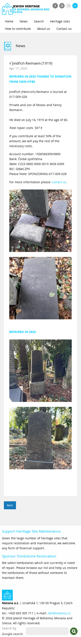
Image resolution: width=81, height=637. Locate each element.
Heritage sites (60, 21)
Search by (9, 628)
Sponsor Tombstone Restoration (29, 556)
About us (43, 29)
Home (9, 21)
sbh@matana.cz (59, 613)
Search (39, 21)
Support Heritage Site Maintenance (31, 531)
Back (10, 505)
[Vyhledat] (74, 631)
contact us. (59, 182)
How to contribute (18, 29)
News (24, 21)
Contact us (64, 29)
